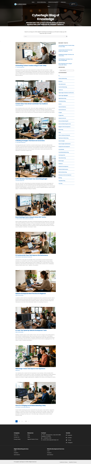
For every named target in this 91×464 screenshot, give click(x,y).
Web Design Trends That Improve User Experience (30, 368)
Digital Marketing (62, 98)
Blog (29, 435)
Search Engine (19, 218)
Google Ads (61, 115)
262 (26, 421)
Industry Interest (62, 118)
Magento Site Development (64, 126)
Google (60, 112)
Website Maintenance (63, 169)
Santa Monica (17, 454)
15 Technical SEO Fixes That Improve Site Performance (31, 255)
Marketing (61, 129)
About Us (16, 435)
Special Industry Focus (33, 439)
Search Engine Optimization (28, 218)
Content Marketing (20, 67)
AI (15, 67)
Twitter (69, 440)
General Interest (62, 109)
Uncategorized (62, 155)
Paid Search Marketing (21, 142)
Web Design (17, 370)
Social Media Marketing (25, 407)
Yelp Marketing (62, 180)
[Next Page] (29, 421)
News (60, 132)
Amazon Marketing (63, 78)
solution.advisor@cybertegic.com (51, 439)
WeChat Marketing (63, 172)
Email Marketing (62, 101)
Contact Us (73, 4)
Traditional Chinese (64, 462)
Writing (60, 177)
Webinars (61, 163)
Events (60, 104)
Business (60, 81)
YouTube (60, 183)
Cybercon (61, 89)
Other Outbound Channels (64, 135)
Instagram (69, 442)
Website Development (19, 295)
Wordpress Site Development (65, 175)
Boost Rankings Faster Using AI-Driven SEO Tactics (30, 217)
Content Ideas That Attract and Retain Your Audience (31, 104)
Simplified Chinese (73, 462)
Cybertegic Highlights (63, 95)
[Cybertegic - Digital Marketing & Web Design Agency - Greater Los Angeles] (21, 4)
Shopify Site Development (64, 146)
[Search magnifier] (66, 36)
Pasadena (16, 452)
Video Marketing (62, 157)
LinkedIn (69, 437)
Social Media (17, 407)
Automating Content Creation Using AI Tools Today (30, 65)
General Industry (62, 106)
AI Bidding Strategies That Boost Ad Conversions (30, 140)
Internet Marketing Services (65, 123)
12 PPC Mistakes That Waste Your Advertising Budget (31, 179)
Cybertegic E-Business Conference (66, 92)
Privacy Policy (17, 439)
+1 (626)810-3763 (47, 438)
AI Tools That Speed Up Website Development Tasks (31, 330)
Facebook (69, 435)
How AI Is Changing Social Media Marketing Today (30, 405)
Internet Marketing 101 (63, 121)
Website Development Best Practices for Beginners (30, 293)
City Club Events (62, 84)
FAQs (29, 437)
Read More (18, 77)
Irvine (15, 450)
